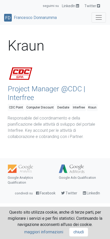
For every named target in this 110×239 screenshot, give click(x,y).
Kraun (92, 107)
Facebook (47, 193)
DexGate (63, 107)
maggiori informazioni (43, 232)
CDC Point (16, 107)
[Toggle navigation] (99, 17)
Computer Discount (40, 107)
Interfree (79, 107)
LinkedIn (69, 6)
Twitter (90, 6)
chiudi (78, 232)
